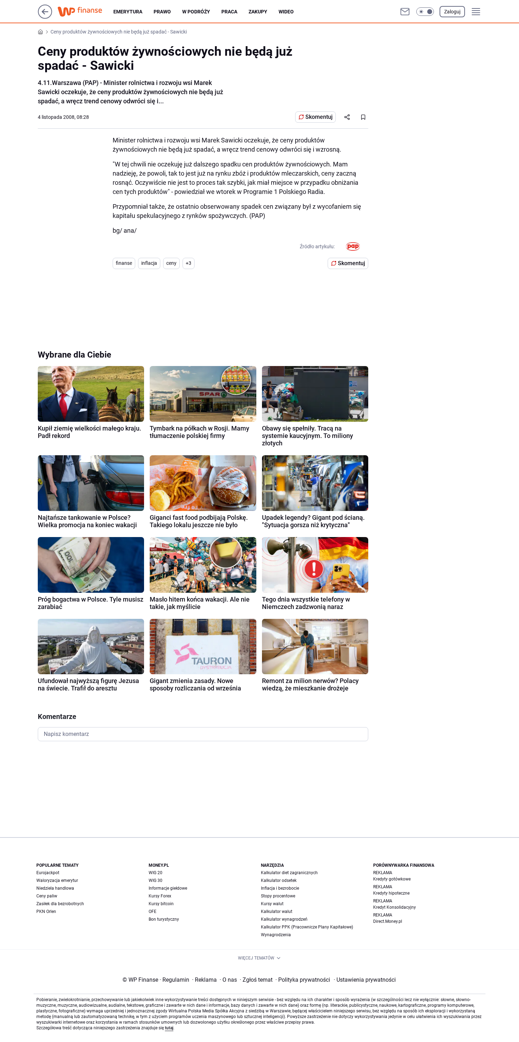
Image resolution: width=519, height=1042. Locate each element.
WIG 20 (155, 872)
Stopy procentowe (278, 896)
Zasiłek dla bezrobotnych (60, 903)
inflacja (149, 263)
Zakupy (258, 11)
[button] (425, 11)
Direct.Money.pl (387, 921)
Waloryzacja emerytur (57, 880)
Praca (229, 11)
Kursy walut (272, 903)
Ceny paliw (46, 896)
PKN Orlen (46, 911)
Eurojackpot (47, 872)
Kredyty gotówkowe (392, 879)
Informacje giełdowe (168, 888)
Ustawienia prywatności (365, 979)
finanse (124, 263)
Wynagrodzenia (276, 934)
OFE (152, 911)
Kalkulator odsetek (279, 880)
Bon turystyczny (164, 919)
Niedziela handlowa (55, 888)
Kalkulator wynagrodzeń (284, 919)
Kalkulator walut (276, 911)
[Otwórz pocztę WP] (405, 11)
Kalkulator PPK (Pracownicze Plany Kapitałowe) (307, 927)
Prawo (162, 11)
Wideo (286, 11)
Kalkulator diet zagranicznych (289, 872)
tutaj (169, 1027)
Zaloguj (452, 11)
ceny (171, 263)
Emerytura (127, 11)
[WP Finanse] (85, 11)
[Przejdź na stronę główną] (45, 16)
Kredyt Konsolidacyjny (394, 907)
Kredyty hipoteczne (391, 893)
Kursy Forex (160, 896)
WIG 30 (155, 880)
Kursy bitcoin (161, 903)
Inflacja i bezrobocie (280, 888)
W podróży (196, 11)
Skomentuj (319, 117)
